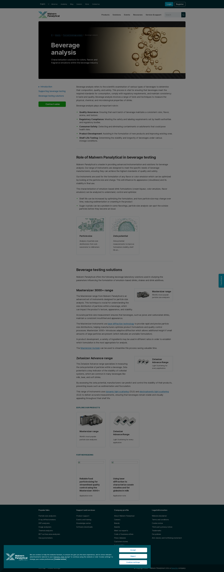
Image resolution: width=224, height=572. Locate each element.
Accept (133, 550)
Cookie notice (60, 559)
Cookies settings (133, 562)
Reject (133, 556)
